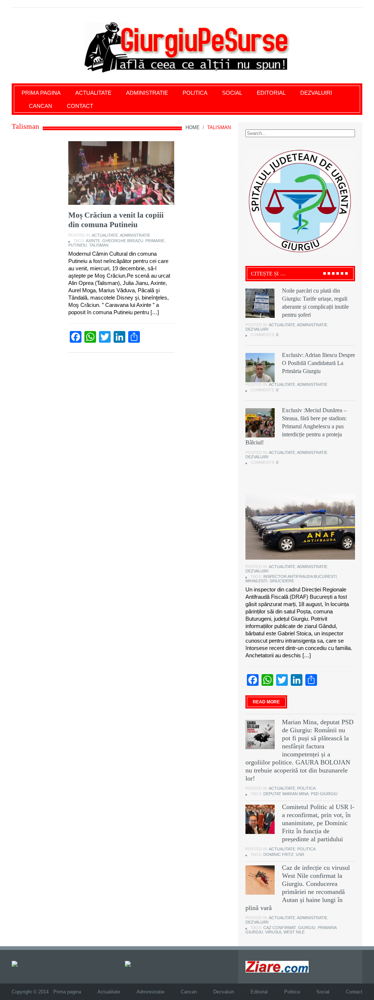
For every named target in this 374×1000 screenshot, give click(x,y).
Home (193, 127)
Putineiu (77, 245)
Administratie (147, 93)
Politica (195, 93)
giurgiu (307, 927)
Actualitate (93, 93)
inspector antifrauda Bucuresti (300, 576)
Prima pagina (41, 93)
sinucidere (282, 581)
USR (300, 854)
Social (232, 93)
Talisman (98, 245)
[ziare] (133, 963)
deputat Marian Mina (286, 794)
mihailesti (256, 581)
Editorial (271, 93)
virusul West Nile (285, 932)
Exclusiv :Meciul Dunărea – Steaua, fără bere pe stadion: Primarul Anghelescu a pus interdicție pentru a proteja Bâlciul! (296, 426)
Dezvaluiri (316, 93)
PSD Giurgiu (324, 794)
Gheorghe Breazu (122, 240)
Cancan (40, 106)
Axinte (93, 240)
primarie (154, 240)
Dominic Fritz (278, 854)
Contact (80, 106)
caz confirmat (279, 927)
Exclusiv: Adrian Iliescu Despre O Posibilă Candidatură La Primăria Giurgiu (318, 363)
